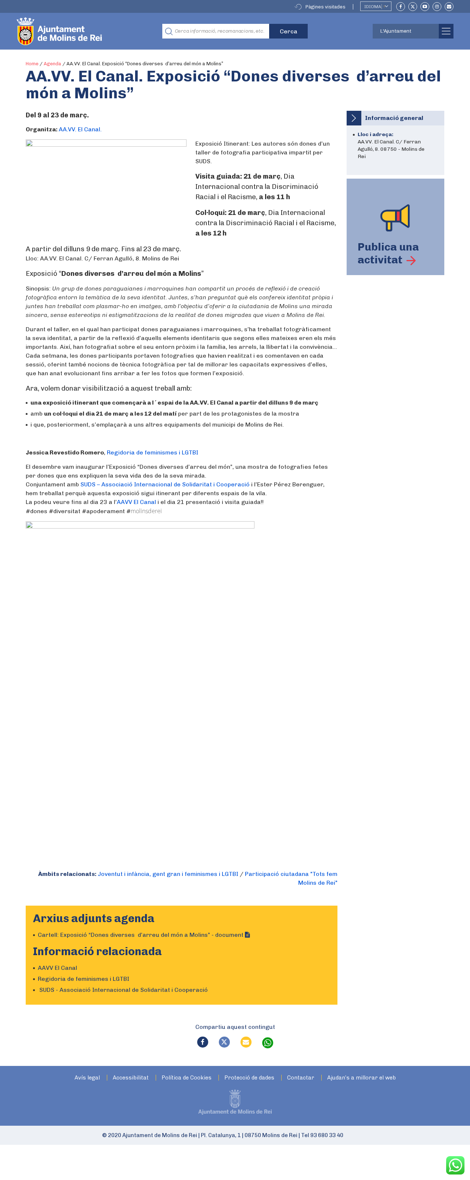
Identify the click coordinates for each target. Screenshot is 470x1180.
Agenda (52, 63)
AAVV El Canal (136, 501)
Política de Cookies (187, 1078)
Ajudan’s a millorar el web (361, 1078)
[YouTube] (424, 6)
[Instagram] (437, 6)
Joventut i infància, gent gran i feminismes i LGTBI (168, 873)
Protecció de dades (249, 1078)
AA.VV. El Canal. (80, 129)
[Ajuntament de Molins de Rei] (86, 31)
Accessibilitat (131, 1078)
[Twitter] (412, 6)
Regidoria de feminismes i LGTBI (152, 452)
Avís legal (87, 1078)
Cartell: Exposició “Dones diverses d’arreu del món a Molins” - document (141, 934)
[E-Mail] (449, 6)
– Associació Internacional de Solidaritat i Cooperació (165, 484)
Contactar (300, 1078)
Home (32, 63)
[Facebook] (400, 6)
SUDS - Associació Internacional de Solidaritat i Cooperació (123, 989)
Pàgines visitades (326, 7)
